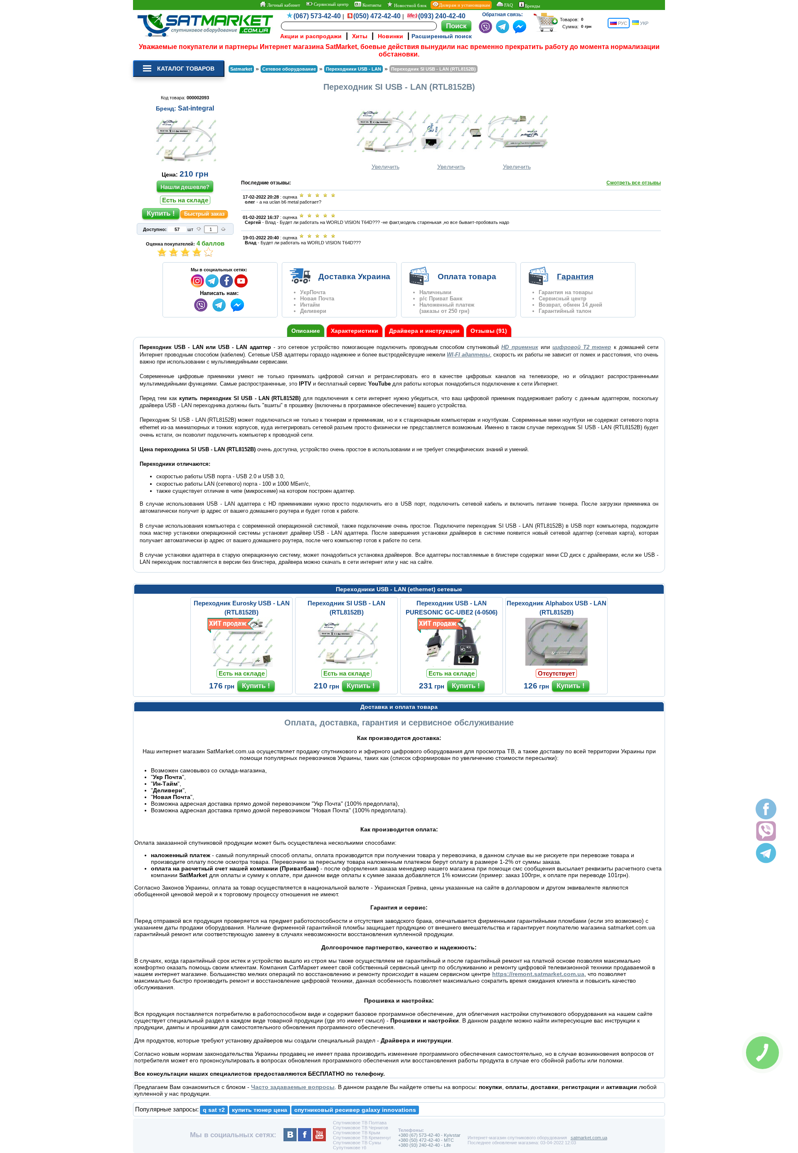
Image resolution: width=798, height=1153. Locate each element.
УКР (643, 23)
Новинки (390, 36)
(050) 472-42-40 (377, 16)
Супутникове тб (349, 1147)
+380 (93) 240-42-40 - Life (424, 1145)
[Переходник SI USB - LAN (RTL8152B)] (346, 664)
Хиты (359, 36)
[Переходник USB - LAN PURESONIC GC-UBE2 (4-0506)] (451, 664)
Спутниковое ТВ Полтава (360, 1122)
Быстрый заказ (204, 214)
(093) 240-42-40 (442, 16)
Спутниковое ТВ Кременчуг (362, 1137)
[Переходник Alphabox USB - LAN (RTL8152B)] (556, 664)
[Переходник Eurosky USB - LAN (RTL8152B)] (241, 664)
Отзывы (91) (488, 330)
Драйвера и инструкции (424, 330)
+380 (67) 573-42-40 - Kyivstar (429, 1135)
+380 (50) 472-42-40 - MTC (426, 1140)
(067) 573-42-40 (317, 16)
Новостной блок (409, 5)
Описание (305, 330)
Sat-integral (196, 108)
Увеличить (385, 166)
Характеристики (354, 330)
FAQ (508, 4)
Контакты (371, 4)
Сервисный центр (331, 4)
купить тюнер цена (259, 1110)
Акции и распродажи (311, 36)
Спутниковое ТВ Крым (356, 1132)
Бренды (532, 5)
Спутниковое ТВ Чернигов (360, 1127)
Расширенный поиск (441, 36)
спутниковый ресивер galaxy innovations (355, 1110)
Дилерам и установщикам (464, 4)
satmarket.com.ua (589, 1137)
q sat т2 (214, 1110)
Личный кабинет (283, 4)
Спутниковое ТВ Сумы (357, 1142)
